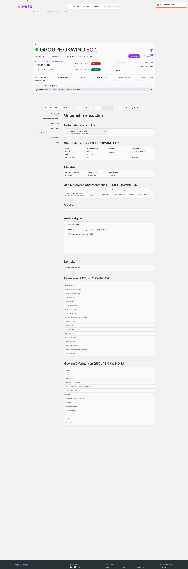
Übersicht (48, 108)
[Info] (47, 77)
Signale (148, 56)
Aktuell (76, 6)
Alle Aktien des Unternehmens (49, 133)
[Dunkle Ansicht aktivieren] (27, 1)
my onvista (86, 6)
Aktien (44, 12)
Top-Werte (140, 567)
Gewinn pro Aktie (100, 77)
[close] (185, 3)
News (75, 108)
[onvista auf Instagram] (79, 567)
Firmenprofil (55, 114)
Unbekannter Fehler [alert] (167, 5)
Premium (97, 6)
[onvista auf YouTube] (75, 567)
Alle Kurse (66, 108)
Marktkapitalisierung (40, 77)
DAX (107, 567)
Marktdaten (55, 128)
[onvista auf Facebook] (71, 567)
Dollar (123, 567)
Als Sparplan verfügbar (48, 86)
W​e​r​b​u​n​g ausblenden (111, 27)
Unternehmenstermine (51, 119)
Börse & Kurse (37, 12)
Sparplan (119, 108)
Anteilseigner (55, 138)
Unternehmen (108, 108)
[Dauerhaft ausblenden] (151, 89)
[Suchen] (118, 6)
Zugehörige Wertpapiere (134, 108)
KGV (82, 77)
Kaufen (96, 69)
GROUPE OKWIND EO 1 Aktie (55, 12)
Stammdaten (55, 123)
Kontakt (57, 142)
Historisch (96, 108)
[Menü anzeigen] (69, 6)
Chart (57, 108)
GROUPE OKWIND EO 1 (70, 12)
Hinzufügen (134, 56)
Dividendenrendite (63, 77)
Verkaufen (96, 64)
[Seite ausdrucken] (151, 50)
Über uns (163, 567)
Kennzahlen (85, 108)
